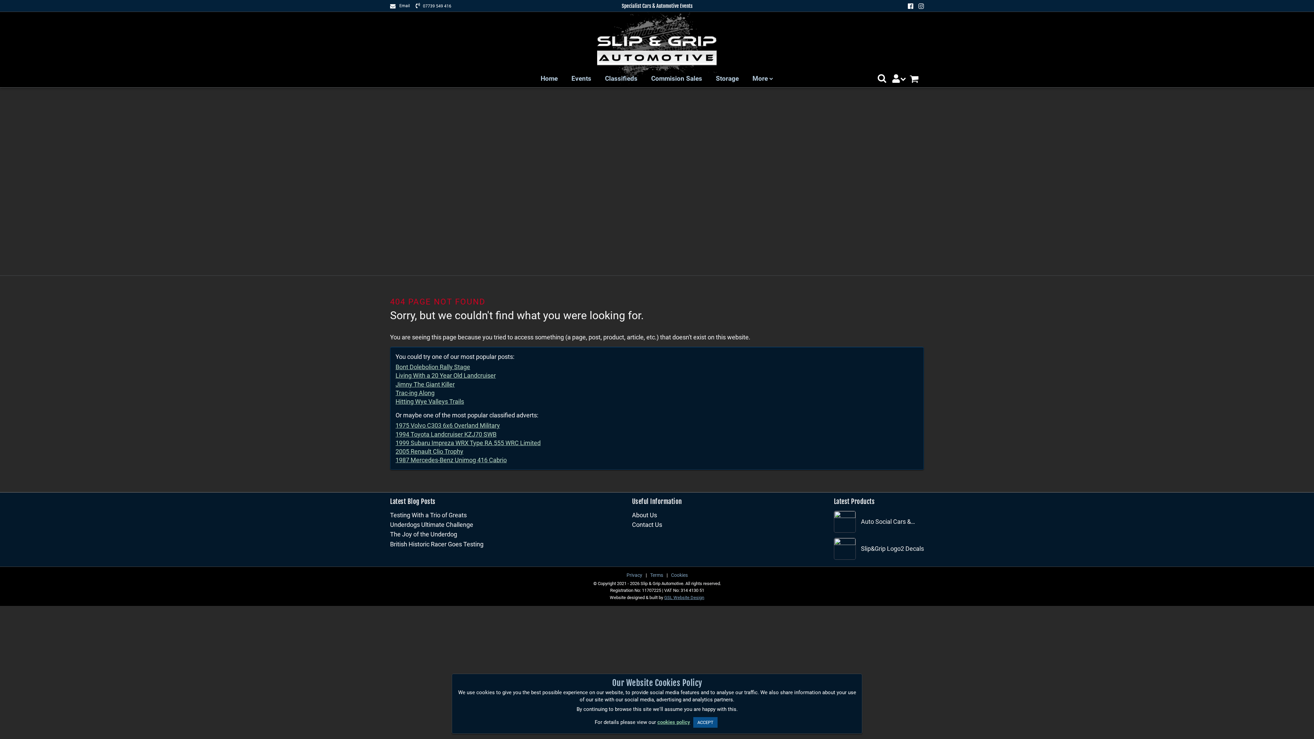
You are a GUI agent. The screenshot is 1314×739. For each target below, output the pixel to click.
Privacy (634, 575)
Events (581, 78)
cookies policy (673, 722)
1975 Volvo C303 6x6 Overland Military (448, 425)
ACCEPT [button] (705, 722)
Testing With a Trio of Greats (428, 515)
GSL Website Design (684, 597)
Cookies (679, 575)
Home (549, 78)
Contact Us (647, 524)
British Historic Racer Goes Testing (437, 544)
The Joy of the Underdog (423, 534)
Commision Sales (676, 78)
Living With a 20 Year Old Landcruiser (446, 375)
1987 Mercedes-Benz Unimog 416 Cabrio (451, 460)
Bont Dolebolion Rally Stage (433, 367)
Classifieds (621, 78)
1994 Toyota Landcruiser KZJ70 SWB (446, 434)
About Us (644, 515)
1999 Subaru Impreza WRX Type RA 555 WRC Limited (468, 442)
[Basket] (917, 78)
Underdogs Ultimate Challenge (431, 524)
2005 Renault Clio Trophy (429, 451)
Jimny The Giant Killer (425, 384)
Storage (727, 78)
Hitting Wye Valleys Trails (430, 401)
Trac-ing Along (415, 393)
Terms (656, 575)
